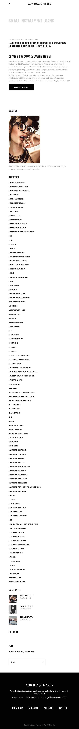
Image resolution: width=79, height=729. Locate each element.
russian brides (14, 503)
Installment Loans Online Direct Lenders (23, 372)
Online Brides (13, 442)
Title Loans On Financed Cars (19, 544)
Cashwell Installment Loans (19, 265)
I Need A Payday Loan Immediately (20, 368)
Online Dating (13, 446)
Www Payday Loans (15, 577)
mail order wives (14, 409)
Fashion (27, 652)
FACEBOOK (33, 707)
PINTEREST (48, 707)
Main (10, 417)
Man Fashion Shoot (26, 595)
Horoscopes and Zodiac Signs (19, 355)
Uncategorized (14, 573)
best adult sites (14, 215)
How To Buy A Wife (15, 363)
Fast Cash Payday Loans (17, 310)
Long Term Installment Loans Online (21, 396)
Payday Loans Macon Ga (16, 462)
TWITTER (63, 707)
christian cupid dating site (18, 277)
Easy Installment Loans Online (19, 298)
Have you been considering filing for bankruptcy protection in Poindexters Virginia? (37, 44)
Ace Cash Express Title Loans (19, 191)
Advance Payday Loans (16, 199)
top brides (12, 565)
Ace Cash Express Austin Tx (18, 186)
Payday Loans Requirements (18, 475)
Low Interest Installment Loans (20, 400)
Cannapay (12, 248)
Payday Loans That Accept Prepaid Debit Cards (25, 487)
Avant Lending (13, 211)
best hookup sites (15, 219)
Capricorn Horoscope (16, 252)
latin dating (13, 388)
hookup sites (13, 343)
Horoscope (13, 347)
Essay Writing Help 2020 (17, 302)
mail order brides (15, 405)
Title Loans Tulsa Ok (16, 553)
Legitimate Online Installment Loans (21, 392)
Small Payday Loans (15, 512)
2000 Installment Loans (17, 182)
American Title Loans (16, 207)
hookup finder (14, 335)
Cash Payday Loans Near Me (18, 260)
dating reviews (14, 285)
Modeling (12, 421)
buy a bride (12, 244)
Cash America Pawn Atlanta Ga (19, 256)
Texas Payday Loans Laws (17, 528)
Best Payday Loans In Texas (18, 223)
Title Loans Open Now (16, 549)
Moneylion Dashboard (16, 425)
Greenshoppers (14, 326)
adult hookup (13, 195)
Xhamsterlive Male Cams (17, 582)
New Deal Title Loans (16, 437)
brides (11, 240)
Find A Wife (12, 318)
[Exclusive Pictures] (13, 609)
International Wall (26, 617)
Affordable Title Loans (17, 203)
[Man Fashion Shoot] (13, 599)
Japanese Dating (14, 384)
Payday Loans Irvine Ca (16, 458)
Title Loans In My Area (16, 532)
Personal (12, 495)
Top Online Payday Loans (17, 569)
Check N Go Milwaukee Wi (17, 269)
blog (10, 236)
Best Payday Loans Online (17, 228)
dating (11, 281)
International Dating (16, 380)
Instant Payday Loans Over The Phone (21, 376)
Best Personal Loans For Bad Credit (21, 232)
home (10, 330)
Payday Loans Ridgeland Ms (18, 483)
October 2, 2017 (25, 598)
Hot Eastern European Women (19, 359)
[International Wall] (13, 620)
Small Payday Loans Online (18, 516)
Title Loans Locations (16, 536)
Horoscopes (13, 351)
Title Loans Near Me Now (17, 540)
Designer (20, 652)
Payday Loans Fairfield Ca (17, 454)
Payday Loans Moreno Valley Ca (19, 466)
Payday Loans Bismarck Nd (18, 450)
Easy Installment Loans (17, 293)
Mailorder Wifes (14, 413)
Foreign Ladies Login (16, 322)
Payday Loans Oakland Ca (17, 470)
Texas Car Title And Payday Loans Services (23, 524)
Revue (33, 652)
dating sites (13, 289)
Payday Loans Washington (17, 491)
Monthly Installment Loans (18, 433)
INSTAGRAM (17, 707)
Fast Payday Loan (14, 314)
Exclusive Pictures (26, 606)
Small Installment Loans (29, 40)
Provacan (12, 499)
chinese (11, 273)
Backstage (12, 652)
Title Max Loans (14, 561)
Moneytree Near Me (15, 429)
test (10, 520)
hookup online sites (16, 339)
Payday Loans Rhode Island (18, 479)
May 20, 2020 (14, 40)
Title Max (12, 557)
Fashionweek (13, 306)
